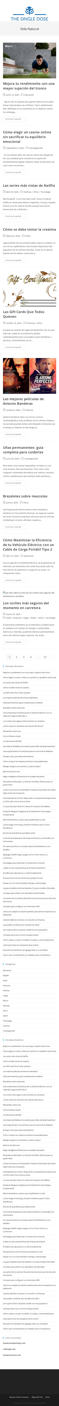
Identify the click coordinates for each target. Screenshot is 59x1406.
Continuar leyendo (15, 119)
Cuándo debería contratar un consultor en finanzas (24, 920)
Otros (36, 192)
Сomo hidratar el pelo (12, 736)
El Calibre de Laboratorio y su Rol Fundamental (22, 873)
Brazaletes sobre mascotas (25, 496)
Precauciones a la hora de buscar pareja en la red (23, 878)
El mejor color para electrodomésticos (18, 756)
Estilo (8, 618)
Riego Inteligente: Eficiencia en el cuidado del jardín (23, 776)
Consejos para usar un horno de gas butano (21, 935)
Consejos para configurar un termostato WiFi (21, 906)
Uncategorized (36, 148)
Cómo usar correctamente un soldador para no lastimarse (26, 955)
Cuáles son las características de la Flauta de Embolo (24, 868)
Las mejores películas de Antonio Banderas (23, 401)
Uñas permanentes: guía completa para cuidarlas (23, 449)
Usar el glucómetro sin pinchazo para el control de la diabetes (28, 751)
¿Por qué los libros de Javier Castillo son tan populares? (25, 930)
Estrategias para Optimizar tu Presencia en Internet (24, 863)
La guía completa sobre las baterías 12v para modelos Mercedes (29, 888)
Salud (5, 1015)
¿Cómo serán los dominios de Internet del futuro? (23, 726)
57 (45, 657)
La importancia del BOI (12, 741)
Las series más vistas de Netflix (29, 185)
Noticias (27, 192)
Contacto (25, 1397)
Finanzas (31, 323)
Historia (6, 990)
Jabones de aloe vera (11, 771)
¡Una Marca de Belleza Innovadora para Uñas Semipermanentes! (29, 746)
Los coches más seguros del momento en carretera (26, 605)
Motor (33, 618)
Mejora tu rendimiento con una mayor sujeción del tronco (29, 85)
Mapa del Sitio (37, 1397)
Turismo (6, 1026)
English (6, 975)
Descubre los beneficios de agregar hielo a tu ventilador (25, 950)
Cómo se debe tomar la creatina (29, 229)
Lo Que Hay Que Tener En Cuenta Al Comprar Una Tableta (26, 806)
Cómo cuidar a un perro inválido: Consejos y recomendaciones (28, 940)
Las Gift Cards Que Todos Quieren (16, 692)
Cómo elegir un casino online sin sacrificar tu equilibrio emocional (27, 137)
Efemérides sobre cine (12, 731)
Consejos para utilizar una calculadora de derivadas (24, 893)
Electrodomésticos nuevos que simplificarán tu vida (24, 819)
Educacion (29, 94)
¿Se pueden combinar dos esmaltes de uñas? (21, 925)
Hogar (26, 618)
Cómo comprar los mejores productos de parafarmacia (25, 761)
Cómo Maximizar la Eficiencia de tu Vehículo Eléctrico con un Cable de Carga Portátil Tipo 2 (28, 545)
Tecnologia (45, 192)
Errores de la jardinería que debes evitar (19, 833)
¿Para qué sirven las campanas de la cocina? (21, 945)
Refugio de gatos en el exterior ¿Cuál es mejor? (22, 766)
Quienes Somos (15, 1397)
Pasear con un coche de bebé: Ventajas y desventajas (24, 883)
